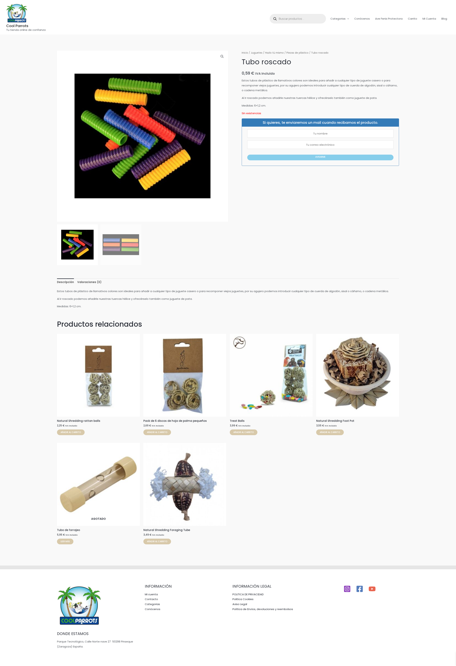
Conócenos (362, 18)
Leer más (65, 541)
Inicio (245, 53)
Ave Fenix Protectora (389, 18)
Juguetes (256, 53)
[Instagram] (347, 589)
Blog (444, 18)
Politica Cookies (242, 599)
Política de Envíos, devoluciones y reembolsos (262, 609)
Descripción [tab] (65, 282)
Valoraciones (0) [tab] (89, 282)
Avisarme (320, 156)
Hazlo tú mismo (274, 53)
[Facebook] (359, 589)
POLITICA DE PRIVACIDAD (248, 594)
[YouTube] (372, 589)
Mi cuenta (429, 18)
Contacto (151, 599)
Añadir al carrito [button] (71, 432)
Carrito (412, 18)
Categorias (338, 18)
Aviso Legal (239, 604)
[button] (347, 19)
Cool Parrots (17, 25)
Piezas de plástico (297, 53)
